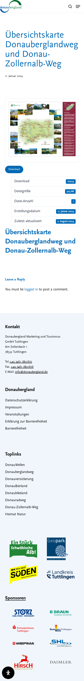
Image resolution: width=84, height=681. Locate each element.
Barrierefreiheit (15, 429)
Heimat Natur (15, 514)
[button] (78, 6)
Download (14, 169)
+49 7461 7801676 (22, 366)
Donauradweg (15, 500)
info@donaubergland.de (31, 372)
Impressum (13, 407)
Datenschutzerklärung (21, 400)
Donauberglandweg (19, 472)
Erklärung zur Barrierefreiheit (26, 421)
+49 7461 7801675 (21, 361)
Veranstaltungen (17, 414)
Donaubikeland (16, 493)
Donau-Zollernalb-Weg (21, 507)
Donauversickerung (19, 479)
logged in (31, 289)
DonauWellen (15, 465)
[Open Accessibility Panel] (8, 673)
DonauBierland (16, 486)
